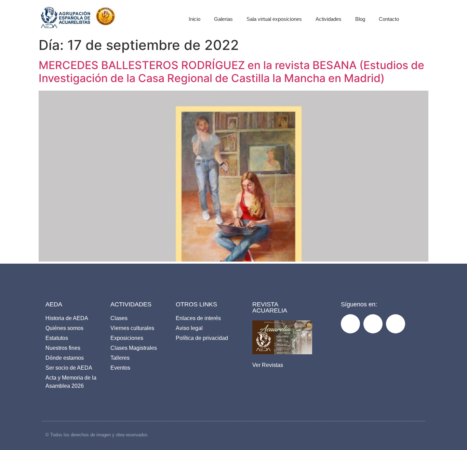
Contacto (389, 19)
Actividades (329, 19)
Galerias (223, 19)
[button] (427, 17)
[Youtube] (395, 323)
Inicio (194, 19)
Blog (360, 19)
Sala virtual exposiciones (274, 19)
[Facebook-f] (350, 323)
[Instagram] (373, 323)
